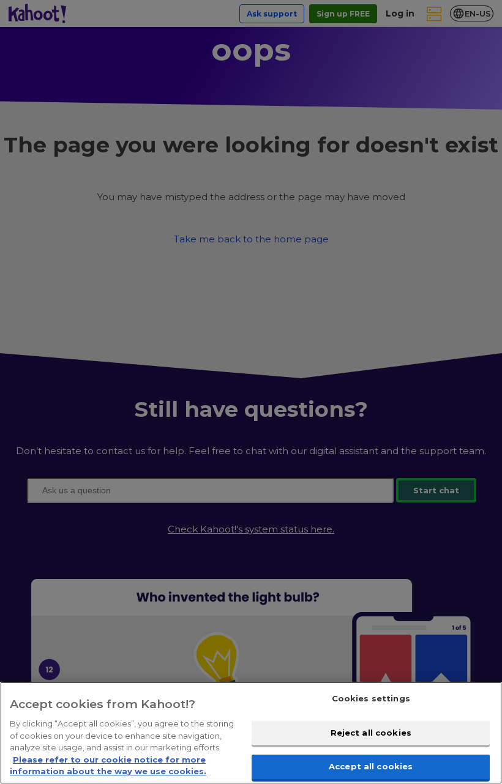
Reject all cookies (371, 732)
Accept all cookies (371, 766)
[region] (251, 733)
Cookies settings (371, 698)
